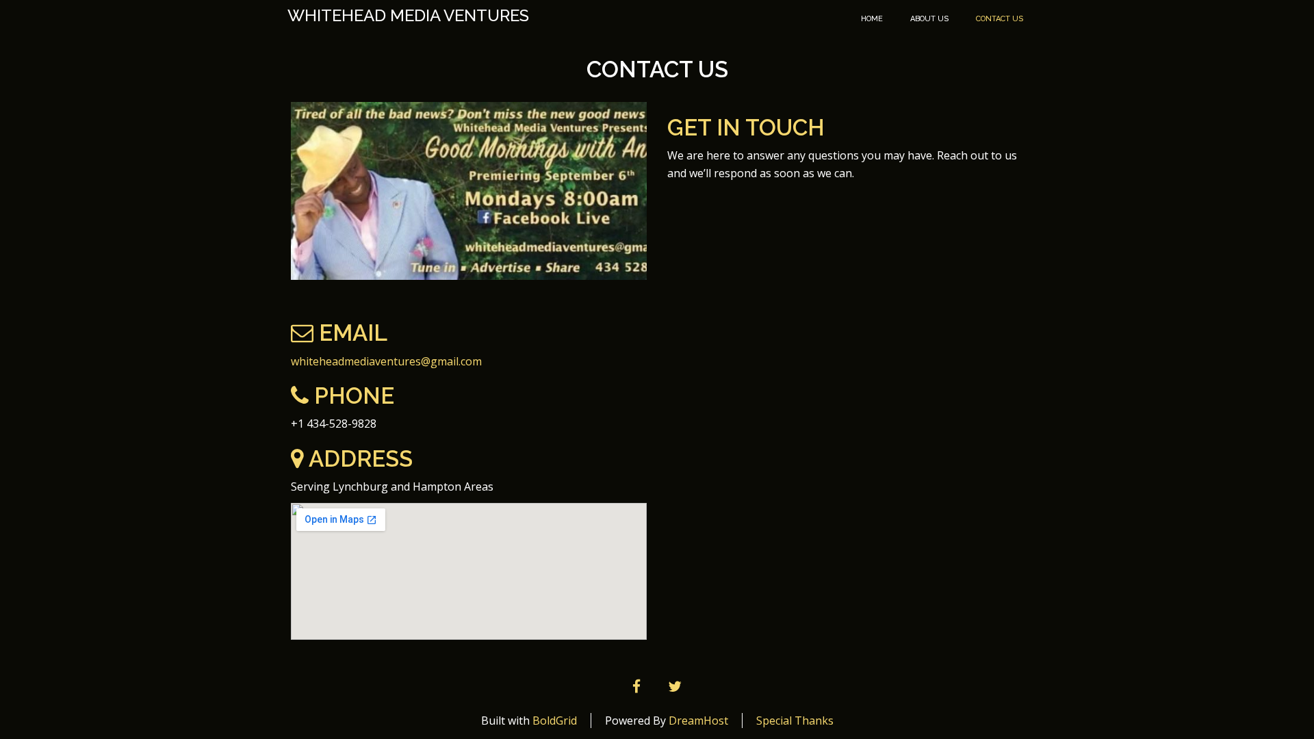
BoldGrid (554, 720)
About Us (929, 18)
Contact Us (999, 18)
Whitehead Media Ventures (408, 16)
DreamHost (698, 720)
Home (872, 18)
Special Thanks (795, 720)
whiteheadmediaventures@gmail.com (386, 361)
